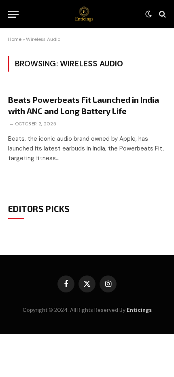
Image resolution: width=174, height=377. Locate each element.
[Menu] (13, 14)
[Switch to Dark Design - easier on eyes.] (148, 14)
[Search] (161, 14)
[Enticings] (84, 14)
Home (14, 39)
